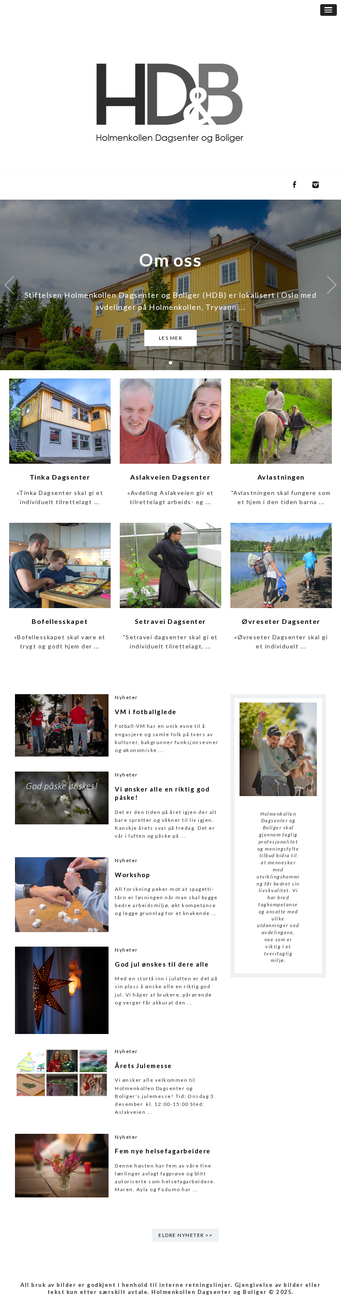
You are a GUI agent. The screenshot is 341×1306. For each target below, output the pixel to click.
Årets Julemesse (143, 1065)
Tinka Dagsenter (60, 477)
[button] (328, 10)
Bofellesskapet (60, 621)
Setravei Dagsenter (170, 621)
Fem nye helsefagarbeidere (163, 1151)
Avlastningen (281, 477)
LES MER (171, 338)
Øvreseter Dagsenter (281, 621)
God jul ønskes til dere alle (162, 964)
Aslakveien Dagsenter (170, 477)
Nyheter (126, 697)
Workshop (132, 874)
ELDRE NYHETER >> (185, 1235)
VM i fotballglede (146, 711)
